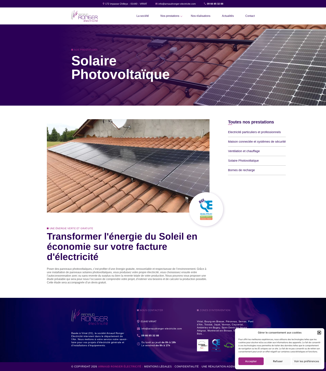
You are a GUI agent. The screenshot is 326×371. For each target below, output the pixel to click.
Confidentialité (187, 366)
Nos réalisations (200, 15)
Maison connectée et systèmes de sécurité (257, 141)
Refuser (278, 361)
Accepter (251, 361)
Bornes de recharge (241, 170)
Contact (250, 15)
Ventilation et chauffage (244, 151)
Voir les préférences (306, 361)
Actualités (228, 15)
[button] (319, 332)
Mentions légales (158, 366)
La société (143, 15)
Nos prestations (169, 15)
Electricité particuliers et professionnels (254, 132)
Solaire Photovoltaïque (243, 160)
